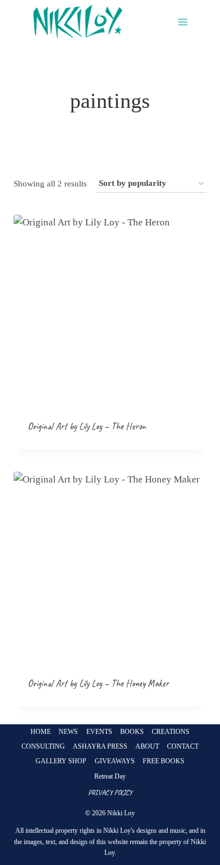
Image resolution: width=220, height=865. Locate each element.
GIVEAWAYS (115, 761)
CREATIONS (171, 732)
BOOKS (132, 732)
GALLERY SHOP (61, 761)
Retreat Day (110, 776)
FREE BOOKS (163, 761)
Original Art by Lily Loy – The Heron (87, 426)
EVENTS (99, 732)
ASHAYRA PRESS (100, 746)
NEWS (68, 732)
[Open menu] (182, 22)
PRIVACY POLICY (110, 792)
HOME (40, 732)
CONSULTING (43, 746)
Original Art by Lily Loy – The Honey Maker (98, 683)
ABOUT (147, 746)
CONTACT (183, 746)
